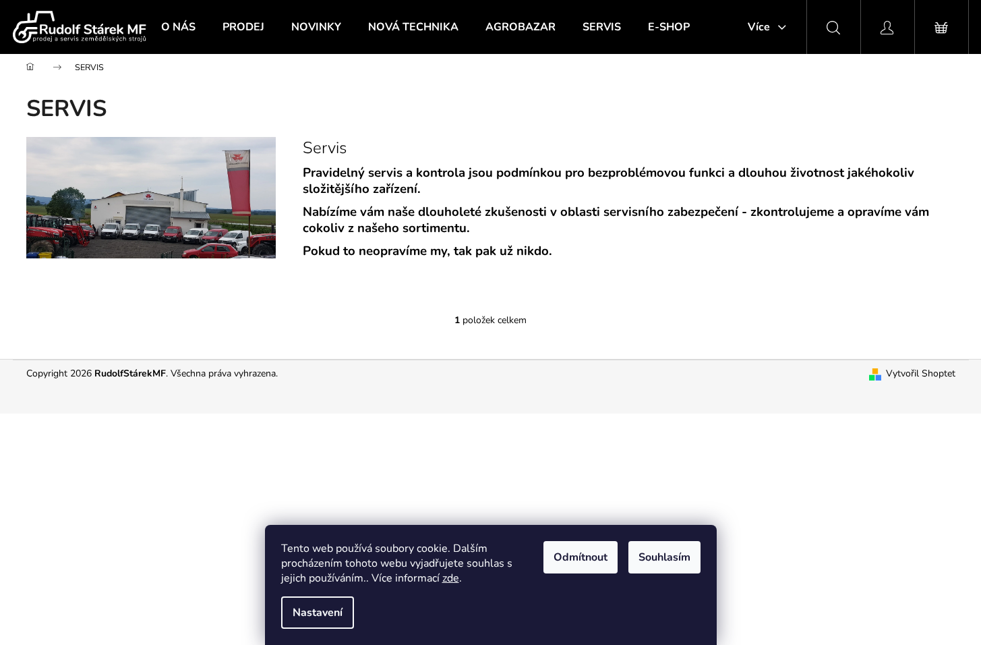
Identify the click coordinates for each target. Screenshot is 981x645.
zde (450, 578)
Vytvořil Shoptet (920, 373)
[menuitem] (178, 27)
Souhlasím (664, 557)
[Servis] (151, 196)
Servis (325, 148)
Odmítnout (580, 557)
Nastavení (318, 612)
